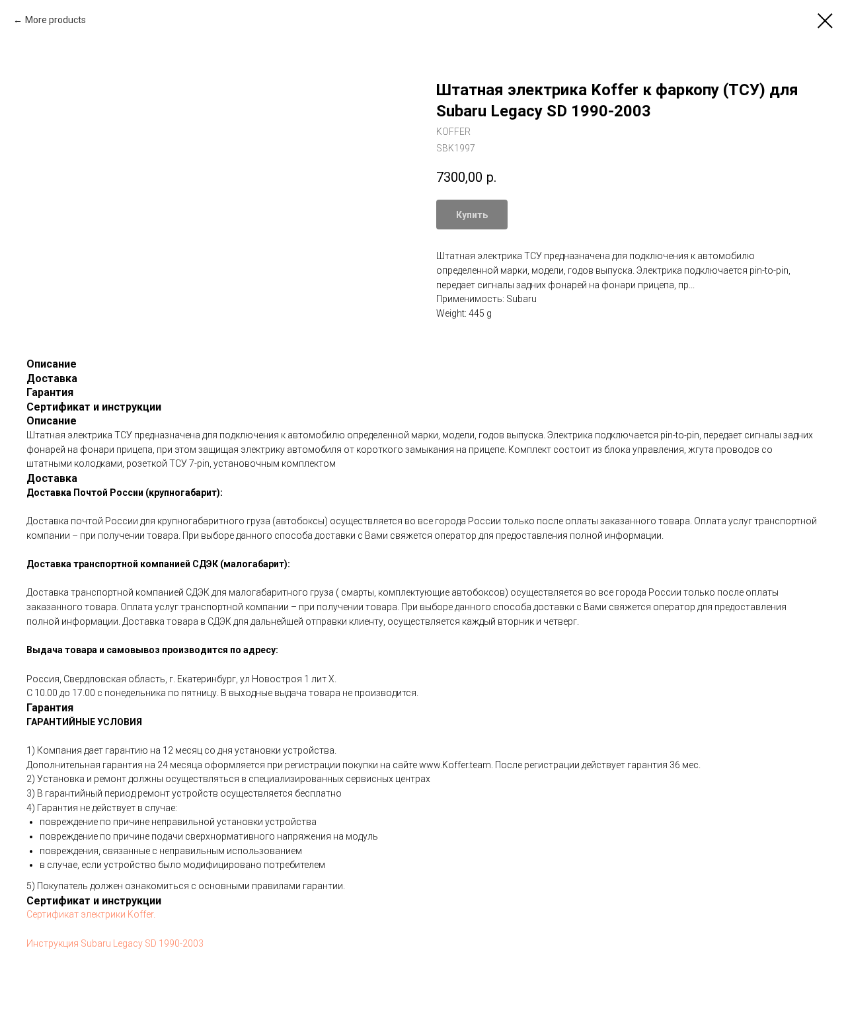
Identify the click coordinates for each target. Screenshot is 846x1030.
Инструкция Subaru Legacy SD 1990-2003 (115, 943)
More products (55, 20)
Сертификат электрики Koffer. (90, 914)
